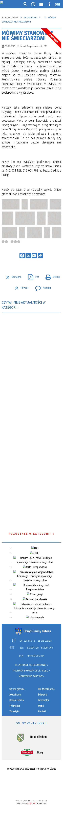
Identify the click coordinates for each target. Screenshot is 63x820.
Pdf (32, 276)
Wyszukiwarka (25, 4)
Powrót (20, 286)
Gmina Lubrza (16, 700)
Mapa (41, 705)
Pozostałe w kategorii (30, 533)
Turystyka (14, 711)
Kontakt (41, 286)
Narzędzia (33, 4)
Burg (40, 752)
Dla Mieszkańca (46, 689)
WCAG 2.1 (42, 790)
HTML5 (26, 791)
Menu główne (41, 4)
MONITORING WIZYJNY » (31, 676)
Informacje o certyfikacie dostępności (31, 779)
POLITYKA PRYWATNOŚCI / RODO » (31, 670)
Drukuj (51, 276)
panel (57, 4)
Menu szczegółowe (49, 4)
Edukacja (42, 694)
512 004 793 (47, 647)
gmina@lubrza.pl (35, 656)
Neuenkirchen (38, 736)
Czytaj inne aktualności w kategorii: (24, 304)
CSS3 (31, 791)
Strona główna (17, 689)
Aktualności (15, 694)
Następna (12, 276)
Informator (43, 700)
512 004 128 (32, 647)
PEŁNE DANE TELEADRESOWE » (31, 664)
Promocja (14, 705)
